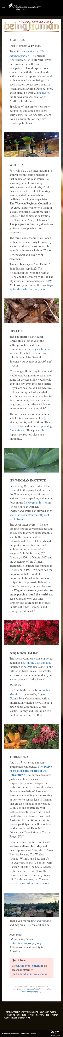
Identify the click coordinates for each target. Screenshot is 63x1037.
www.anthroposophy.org (31, 992)
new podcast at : (27, 53)
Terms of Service (28, 1033)
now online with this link (36, 663)
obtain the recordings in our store (29, 883)
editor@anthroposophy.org (25, 943)
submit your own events (32, 974)
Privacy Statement (10, 1033)
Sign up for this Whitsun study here (31, 287)
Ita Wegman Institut (36, 502)
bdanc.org (43, 93)
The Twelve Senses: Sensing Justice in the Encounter (31, 770)
